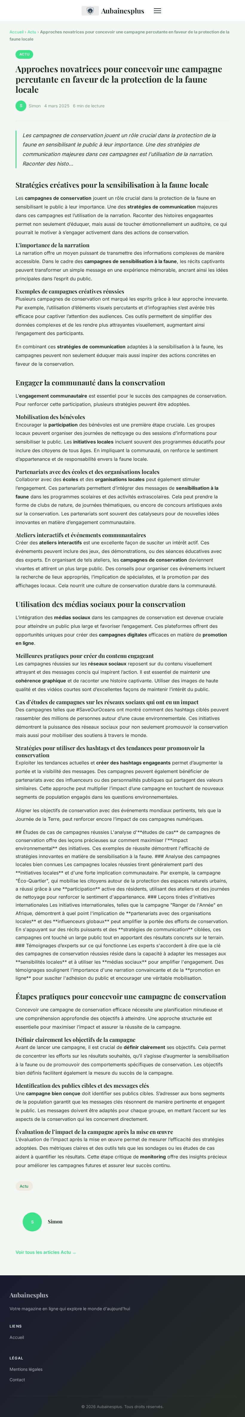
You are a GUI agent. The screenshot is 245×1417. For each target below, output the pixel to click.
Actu (31, 32)
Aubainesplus (122, 10)
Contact (17, 1379)
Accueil (17, 32)
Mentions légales (26, 1369)
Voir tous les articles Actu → (46, 1252)
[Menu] (157, 11)
